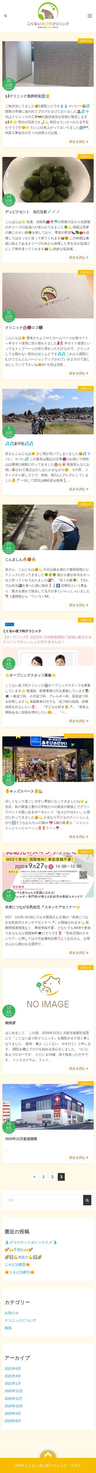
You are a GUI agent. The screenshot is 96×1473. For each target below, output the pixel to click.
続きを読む (77, 141)
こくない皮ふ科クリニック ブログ (53, 1465)
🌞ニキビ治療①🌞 (19, 1272)
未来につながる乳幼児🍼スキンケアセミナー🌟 (42, 907)
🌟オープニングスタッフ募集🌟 (30, 675)
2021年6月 (13, 1368)
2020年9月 (13, 1413)
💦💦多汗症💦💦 (19, 444)
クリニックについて (78, 736)
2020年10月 (14, 1406)
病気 (8, 1328)
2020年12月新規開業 (21, 1139)
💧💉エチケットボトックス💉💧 (31, 1242)
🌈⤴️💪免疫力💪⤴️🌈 (23, 1257)
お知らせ (85, 40)
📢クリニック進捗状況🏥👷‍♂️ (27, 96)
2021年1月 (13, 1383)
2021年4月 (13, 1376)
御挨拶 (10, 1023)
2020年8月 (13, 1421)
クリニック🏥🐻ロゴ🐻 (24, 327)
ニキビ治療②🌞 (17, 1265)
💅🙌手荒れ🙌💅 (19, 1250)
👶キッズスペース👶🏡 (24, 791)
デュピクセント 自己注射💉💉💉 (32, 212)
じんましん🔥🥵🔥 (20, 559)
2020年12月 (14, 1391)
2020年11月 (13, 1398)
